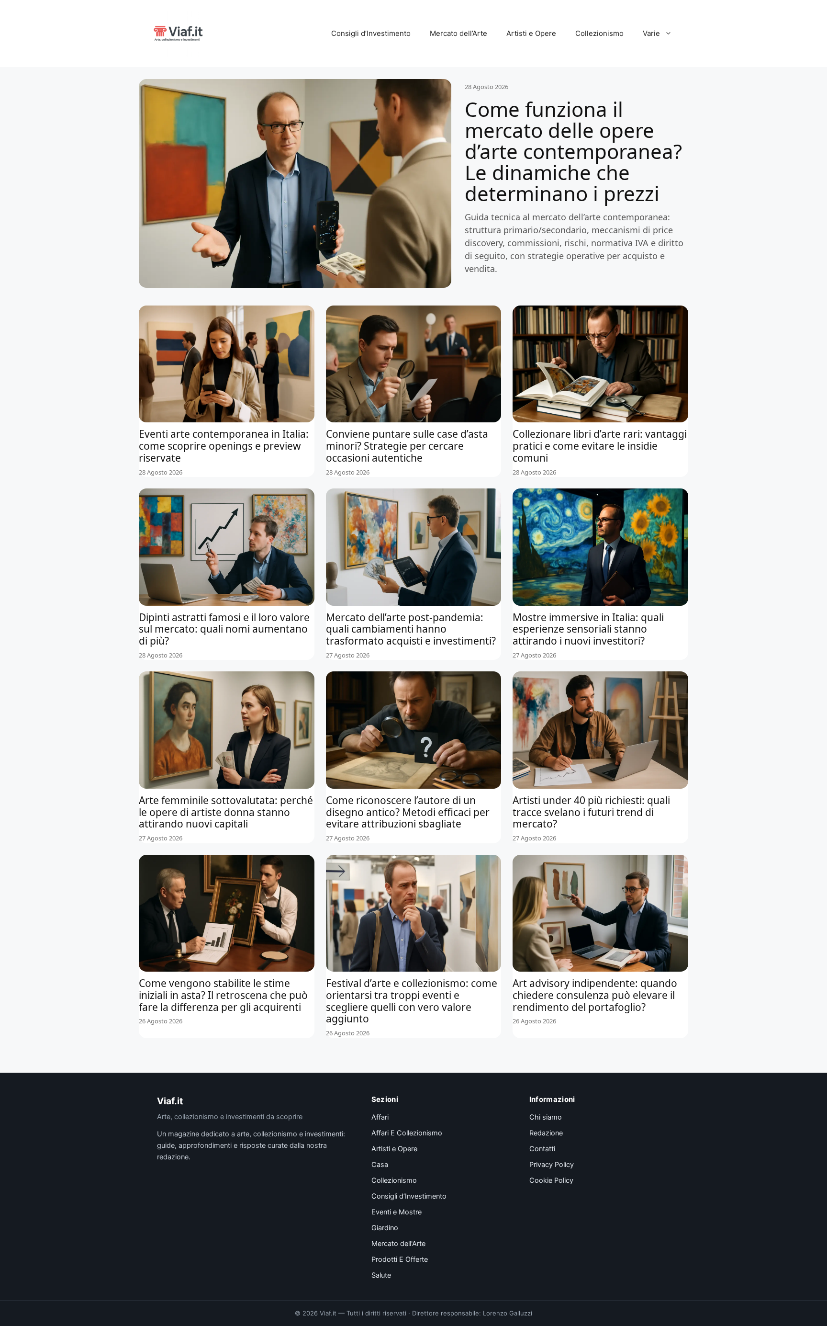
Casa (379, 1164)
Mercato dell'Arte (398, 1243)
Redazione (546, 1133)
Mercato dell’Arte (458, 33)
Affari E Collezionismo (406, 1133)
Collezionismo (599, 33)
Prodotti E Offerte (399, 1259)
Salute (381, 1275)
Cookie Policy (551, 1180)
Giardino (384, 1228)
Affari (380, 1117)
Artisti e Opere (531, 33)
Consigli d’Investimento (371, 33)
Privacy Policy (551, 1164)
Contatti (542, 1149)
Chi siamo (545, 1117)
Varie (651, 33)
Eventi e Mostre (396, 1212)
